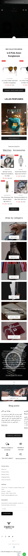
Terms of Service (6, 479)
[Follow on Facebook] (2, 536)
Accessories (19, 150)
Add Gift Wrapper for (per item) (11, 551)
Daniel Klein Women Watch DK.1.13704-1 (21, 173)
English (13, 540)
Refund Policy (5, 474)
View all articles (14, 435)
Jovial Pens (14, 317)
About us (3, 469)
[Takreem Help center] (24, 554)
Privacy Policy (5, 472)
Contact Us (14, 398)
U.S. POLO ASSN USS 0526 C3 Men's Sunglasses (9, 81)
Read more (4, 425)
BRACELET (14, 257)
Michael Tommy (7, 169)
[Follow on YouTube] (9, 536)
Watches (7, 150)
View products (14, 138)
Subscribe (7, 513)
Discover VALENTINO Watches (14, 375)
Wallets (14, 277)
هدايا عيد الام (5, 411)
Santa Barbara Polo (7, 195)
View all (14, 209)
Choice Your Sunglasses (14, 90)
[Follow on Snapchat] (12, 536)
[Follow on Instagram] (5, 536)
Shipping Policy (5, 477)
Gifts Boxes (14, 337)
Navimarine (21, 195)
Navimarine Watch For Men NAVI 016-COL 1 (20, 198)
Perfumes (14, 297)
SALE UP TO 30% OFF (14, 32)
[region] (14, 21)
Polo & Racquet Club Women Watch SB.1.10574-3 (7, 199)
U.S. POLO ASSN (9, 78)
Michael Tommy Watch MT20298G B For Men (7, 174)
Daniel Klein (21, 169)
